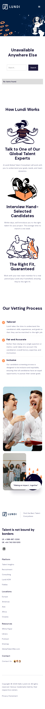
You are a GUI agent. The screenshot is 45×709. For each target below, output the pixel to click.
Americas (6, 602)
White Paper (7, 629)
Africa (4, 612)
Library (5, 634)
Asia (3, 607)
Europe (5, 597)
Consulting (6, 574)
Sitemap (5, 644)
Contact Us (7, 661)
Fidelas (5, 584)
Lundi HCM (6, 579)
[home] (11, 7)
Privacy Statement (10, 696)
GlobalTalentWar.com (11, 649)
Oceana (5, 617)
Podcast (5, 639)
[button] (39, 7)
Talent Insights (8, 564)
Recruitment (7, 569)
